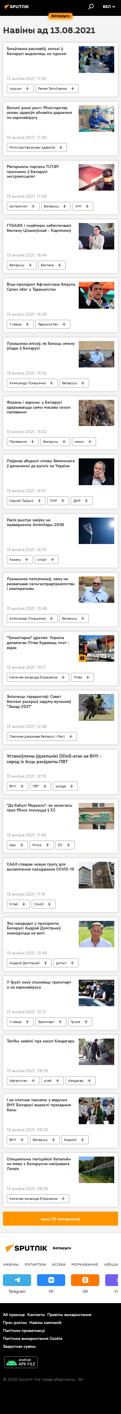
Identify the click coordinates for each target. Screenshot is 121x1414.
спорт (42, 559)
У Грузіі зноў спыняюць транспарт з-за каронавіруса (39, 985)
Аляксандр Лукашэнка (27, 383)
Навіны (11, 1264)
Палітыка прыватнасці (24, 1330)
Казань (15, 559)
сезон (79, 441)
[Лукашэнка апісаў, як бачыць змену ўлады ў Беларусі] (96, 354)
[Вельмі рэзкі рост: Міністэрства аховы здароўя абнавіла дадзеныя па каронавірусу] (96, 118)
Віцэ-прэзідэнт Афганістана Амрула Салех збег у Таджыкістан (41, 287)
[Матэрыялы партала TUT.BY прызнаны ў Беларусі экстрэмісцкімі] (96, 177)
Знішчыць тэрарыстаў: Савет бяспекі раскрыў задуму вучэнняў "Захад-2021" (39, 701)
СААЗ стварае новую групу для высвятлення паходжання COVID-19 (40, 867)
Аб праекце (14, 1314)
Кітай (13, 904)
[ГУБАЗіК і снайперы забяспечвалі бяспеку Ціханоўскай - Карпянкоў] (96, 236)
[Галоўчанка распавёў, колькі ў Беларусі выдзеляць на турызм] (96, 59)
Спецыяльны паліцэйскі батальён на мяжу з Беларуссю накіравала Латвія (39, 1164)
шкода (61, 786)
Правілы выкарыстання (69, 1314)
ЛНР (53, 500)
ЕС (60, 845)
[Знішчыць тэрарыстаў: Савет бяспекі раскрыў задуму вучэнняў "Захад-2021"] (96, 707)
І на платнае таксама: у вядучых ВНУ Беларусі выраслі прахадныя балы (39, 1104)
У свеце (15, 324)
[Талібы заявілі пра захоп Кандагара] (96, 1052)
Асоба (58, 1264)
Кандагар (75, 1080)
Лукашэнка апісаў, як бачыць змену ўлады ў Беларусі (41, 346)
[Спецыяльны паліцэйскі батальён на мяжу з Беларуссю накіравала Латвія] (96, 1170)
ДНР (76, 500)
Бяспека (47, 265)
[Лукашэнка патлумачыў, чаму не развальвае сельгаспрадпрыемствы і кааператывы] (96, 589)
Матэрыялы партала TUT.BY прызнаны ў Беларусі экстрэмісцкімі (33, 171)
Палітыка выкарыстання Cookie (33, 1338)
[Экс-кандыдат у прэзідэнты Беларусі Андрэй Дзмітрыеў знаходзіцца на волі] (96, 934)
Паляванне (18, 441)
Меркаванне (84, 1264)
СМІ (78, 206)
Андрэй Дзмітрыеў (24, 963)
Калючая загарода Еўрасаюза (33, 677)
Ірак (12, 845)
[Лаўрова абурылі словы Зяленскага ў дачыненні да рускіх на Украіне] (96, 471)
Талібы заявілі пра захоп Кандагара (40, 1041)
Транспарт (46, 1021)
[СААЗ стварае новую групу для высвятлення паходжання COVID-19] (96, 875)
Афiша (111, 1264)
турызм (15, 88)
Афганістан (18, 1080)
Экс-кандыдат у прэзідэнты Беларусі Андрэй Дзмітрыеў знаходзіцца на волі (34, 928)
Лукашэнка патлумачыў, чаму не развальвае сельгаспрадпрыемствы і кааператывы (41, 583)
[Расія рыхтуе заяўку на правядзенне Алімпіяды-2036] (96, 531)
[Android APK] (21, 1363)
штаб (48, 1080)
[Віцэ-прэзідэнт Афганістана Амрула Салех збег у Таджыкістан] (96, 295)
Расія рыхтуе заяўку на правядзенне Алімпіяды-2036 (35, 523)
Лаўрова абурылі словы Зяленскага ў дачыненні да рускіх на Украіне (41, 463)
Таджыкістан (48, 324)
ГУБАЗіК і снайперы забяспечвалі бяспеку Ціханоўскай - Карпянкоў (39, 228)
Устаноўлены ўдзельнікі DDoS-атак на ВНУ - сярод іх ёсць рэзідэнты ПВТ (54, 758)
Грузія (75, 1021)
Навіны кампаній (45, 1322)
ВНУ (12, 786)
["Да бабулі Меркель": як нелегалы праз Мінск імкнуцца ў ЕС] (96, 816)
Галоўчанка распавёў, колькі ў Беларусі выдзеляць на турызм (36, 51)
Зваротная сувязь (19, 1346)
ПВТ (36, 786)
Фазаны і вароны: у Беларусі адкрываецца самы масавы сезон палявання (38, 407)
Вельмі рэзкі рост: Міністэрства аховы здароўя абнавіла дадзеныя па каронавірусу (39, 112)
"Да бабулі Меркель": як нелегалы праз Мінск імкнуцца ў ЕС (39, 808)
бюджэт (70, 1139)
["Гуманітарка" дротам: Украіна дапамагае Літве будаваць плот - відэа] (96, 648)
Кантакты (36, 1314)
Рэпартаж (35, 1264)
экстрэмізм (18, 206)
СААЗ (38, 904)
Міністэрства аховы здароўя (32, 147)
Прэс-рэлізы (15, 1322)
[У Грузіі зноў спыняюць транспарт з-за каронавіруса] (96, 993)
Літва (78, 677)
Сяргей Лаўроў (21, 500)
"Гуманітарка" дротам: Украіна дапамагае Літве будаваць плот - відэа (38, 642)
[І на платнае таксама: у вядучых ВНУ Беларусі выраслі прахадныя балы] (96, 1110)
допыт (61, 963)
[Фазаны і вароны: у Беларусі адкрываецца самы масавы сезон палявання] (96, 413)
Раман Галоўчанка (52, 88)
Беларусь (51, 206)
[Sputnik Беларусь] (17, 8)
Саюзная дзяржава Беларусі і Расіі (37, 736)
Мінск (37, 845)
